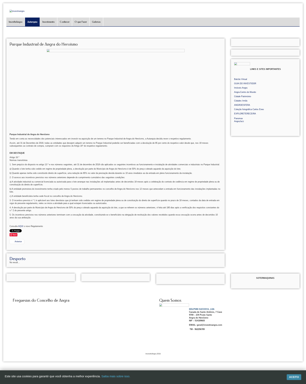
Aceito (294, 377)
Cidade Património (242, 96)
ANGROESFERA (242, 105)
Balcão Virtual (240, 79)
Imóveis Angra (240, 88)
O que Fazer (81, 21)
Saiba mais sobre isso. (115, 376)
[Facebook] (303, 39)
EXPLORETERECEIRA (245, 113)
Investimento (48, 21)
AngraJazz (239, 121)
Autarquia (32, 21)
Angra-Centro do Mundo (245, 92)
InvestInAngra (15, 21)
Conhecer (64, 21)
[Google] (303, 44)
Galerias (96, 21)
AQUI (20, 226)
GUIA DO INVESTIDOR (245, 83)
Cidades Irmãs (241, 101)
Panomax (238, 118)
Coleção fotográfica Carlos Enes (249, 109)
